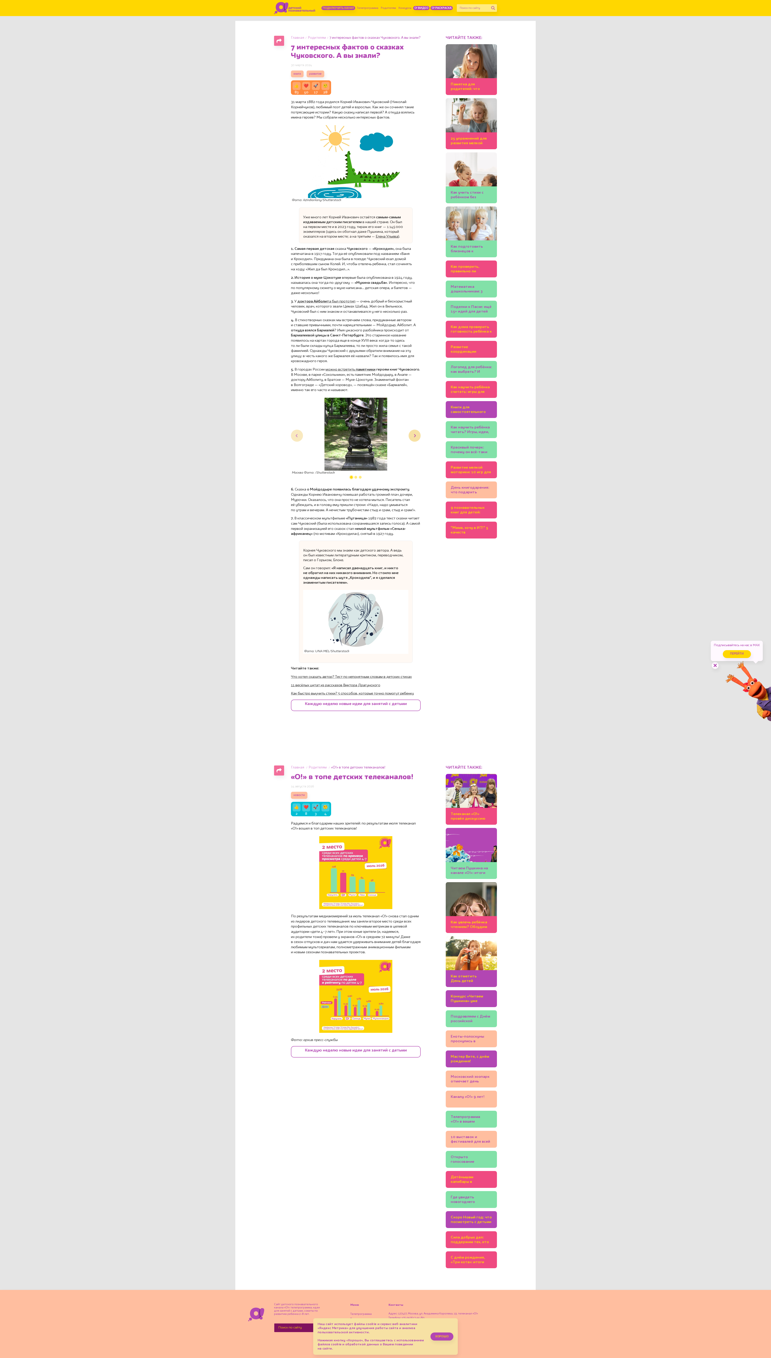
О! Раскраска (442, 8)
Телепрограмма (367, 8)
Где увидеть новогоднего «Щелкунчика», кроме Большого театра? (471, 1200)
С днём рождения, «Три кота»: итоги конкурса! (468, 1260)
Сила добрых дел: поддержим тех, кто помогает (470, 1240)
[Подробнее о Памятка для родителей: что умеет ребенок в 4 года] (471, 69)
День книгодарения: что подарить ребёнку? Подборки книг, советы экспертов (470, 490)
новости (299, 795)
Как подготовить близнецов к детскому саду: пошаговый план (467, 249)
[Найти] (493, 8)
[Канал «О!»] (294, 8)
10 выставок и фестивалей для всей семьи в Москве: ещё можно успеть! (470, 1139)
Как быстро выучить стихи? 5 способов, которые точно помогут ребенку (352, 693)
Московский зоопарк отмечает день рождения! (470, 1079)
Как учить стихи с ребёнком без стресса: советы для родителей (470, 195)
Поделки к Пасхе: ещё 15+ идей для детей (471, 309)
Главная (297, 37)
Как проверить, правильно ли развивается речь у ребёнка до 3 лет (468, 269)
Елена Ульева (387, 236)
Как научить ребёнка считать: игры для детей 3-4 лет (470, 390)
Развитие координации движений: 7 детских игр (470, 350)
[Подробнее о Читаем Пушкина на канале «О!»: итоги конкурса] (471, 853)
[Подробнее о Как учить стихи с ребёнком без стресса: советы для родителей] (471, 177)
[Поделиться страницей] (279, 41)
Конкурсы (405, 8)
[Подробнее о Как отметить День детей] (471, 961)
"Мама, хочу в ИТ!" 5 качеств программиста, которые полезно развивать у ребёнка (470, 530)
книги (297, 74)
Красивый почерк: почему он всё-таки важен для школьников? (469, 450)
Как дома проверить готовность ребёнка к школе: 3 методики (471, 329)
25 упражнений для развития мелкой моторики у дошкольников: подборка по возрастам (469, 141)
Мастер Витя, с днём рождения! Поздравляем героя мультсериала (470, 1059)
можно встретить (350, 369)
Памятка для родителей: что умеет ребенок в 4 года (468, 87)
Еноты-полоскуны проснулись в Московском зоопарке (467, 1039)
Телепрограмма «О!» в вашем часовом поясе (465, 1119)
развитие (315, 74)
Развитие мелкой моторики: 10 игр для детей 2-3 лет (471, 470)
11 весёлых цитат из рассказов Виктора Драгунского (335, 685)
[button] (351, 477)
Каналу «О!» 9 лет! (467, 1096)
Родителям (388, 8)
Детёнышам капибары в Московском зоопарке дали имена (471, 1180)
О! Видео (421, 8)
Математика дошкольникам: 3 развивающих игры (468, 289)
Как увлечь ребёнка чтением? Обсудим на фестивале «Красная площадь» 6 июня (471, 925)
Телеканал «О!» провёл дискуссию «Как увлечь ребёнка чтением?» (470, 817)
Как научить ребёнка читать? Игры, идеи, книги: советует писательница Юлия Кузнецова (470, 430)
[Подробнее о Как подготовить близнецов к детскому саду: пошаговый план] (471, 231)
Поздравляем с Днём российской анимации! (470, 1019)
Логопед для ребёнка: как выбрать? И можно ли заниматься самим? (471, 370)
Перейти (737, 654)
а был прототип (326, 301)
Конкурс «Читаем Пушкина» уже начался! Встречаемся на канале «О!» (471, 999)
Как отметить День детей (464, 979)
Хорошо (442, 1336)
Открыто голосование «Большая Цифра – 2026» (468, 1160)
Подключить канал (338, 8)
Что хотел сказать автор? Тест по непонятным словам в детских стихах (351, 676)
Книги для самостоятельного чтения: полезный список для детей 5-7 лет (470, 410)
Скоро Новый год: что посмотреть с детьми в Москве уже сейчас (471, 1220)
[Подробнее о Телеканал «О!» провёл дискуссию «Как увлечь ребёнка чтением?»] (471, 799)
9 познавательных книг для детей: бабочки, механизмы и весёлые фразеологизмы (471, 510)
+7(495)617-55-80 (413, 1318)
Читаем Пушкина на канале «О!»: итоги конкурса (469, 871)
